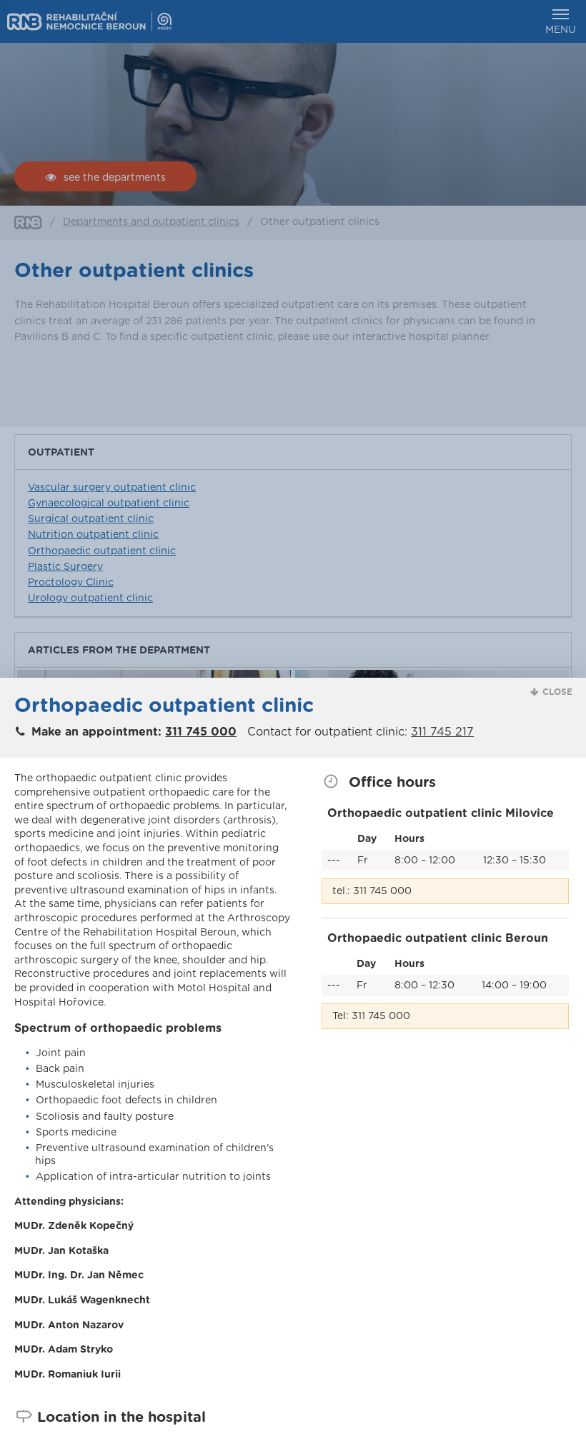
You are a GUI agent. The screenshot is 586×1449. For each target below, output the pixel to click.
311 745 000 (201, 732)
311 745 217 (442, 732)
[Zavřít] (539, 1345)
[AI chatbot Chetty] (528, 1410)
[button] (551, 692)
